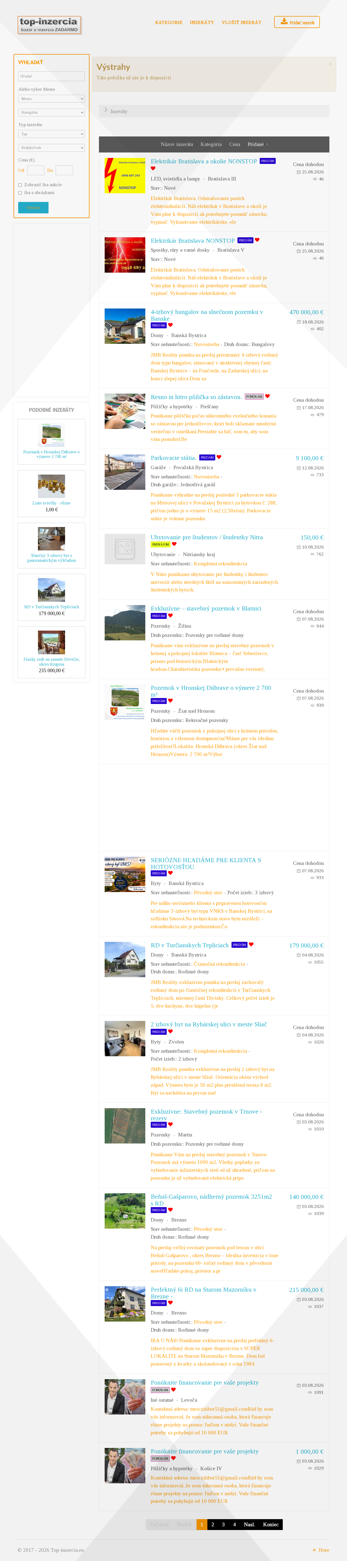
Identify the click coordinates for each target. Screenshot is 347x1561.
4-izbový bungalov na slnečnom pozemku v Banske (207, 315)
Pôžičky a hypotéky (172, 406)
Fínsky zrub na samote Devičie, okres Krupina (52, 661)
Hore (323, 1550)
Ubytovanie (163, 554)
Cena (235, 144)
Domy (157, 335)
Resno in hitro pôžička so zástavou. (196, 396)
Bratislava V (231, 250)
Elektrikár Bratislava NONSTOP (193, 240)
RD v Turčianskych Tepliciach (51, 607)
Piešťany (209, 406)
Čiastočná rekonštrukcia (219, 964)
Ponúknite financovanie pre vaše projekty (205, 1382)
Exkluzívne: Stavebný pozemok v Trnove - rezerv (206, 1115)
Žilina (184, 626)
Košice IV (211, 1468)
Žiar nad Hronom (196, 711)
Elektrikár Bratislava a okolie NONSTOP (204, 161)
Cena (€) (26, 160)
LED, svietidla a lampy (175, 179)
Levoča (189, 1400)
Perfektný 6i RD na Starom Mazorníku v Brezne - (203, 1293)
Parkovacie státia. (174, 457)
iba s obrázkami (39, 192)
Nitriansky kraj (199, 554)
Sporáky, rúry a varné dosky (180, 250)
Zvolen (176, 1042)
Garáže (158, 467)
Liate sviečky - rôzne (51, 503)
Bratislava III (222, 179)
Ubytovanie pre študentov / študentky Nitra (207, 537)
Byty (156, 883)
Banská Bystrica (188, 335)
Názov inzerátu (177, 144)
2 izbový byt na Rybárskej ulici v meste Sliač (209, 1024)
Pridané (256, 144)
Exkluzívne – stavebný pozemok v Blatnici (206, 608)
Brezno (179, 1220)
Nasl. (249, 1524)
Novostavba (206, 344)
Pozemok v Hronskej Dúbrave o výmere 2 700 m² (51, 454)
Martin (185, 1135)
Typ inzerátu (30, 124)
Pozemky (161, 626)
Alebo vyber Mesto (36, 89)
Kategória (212, 144)
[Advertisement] (51, 309)
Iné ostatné (162, 1400)
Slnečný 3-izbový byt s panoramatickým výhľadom (51, 558)
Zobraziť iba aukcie (43, 184)
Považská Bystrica (193, 467)
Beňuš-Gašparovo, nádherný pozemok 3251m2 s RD (211, 1200)
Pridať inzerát (301, 22)
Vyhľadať (33, 207)
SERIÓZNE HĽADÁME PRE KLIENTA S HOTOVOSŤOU (206, 863)
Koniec (271, 1524)
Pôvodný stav (208, 892)
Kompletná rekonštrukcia (220, 563)
